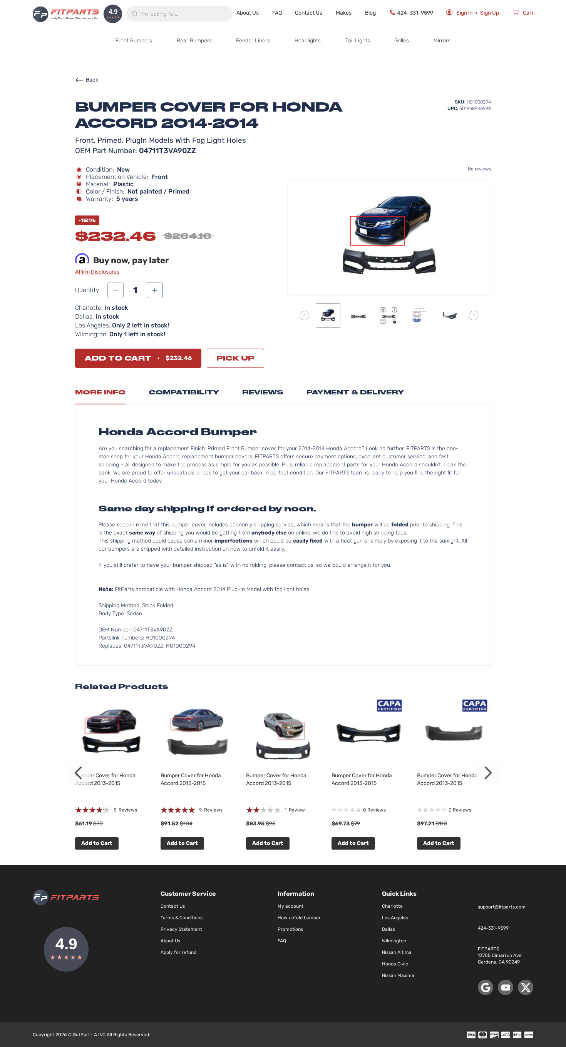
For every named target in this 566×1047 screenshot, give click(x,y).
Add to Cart (96, 843)
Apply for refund (178, 952)
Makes (344, 13)
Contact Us (308, 13)
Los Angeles (395, 917)
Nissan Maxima (398, 975)
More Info (100, 392)
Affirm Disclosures (97, 272)
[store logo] (66, 13)
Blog (370, 13)
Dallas (388, 929)
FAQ (277, 13)
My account (290, 906)
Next (487, 773)
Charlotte (392, 906)
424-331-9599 (415, 13)
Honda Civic (395, 964)
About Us (247, 13)
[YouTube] (505, 987)
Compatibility (184, 392)
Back (92, 80)
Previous (78, 773)
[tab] (100, 394)
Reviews (262, 392)
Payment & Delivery (355, 392)
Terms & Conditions (182, 917)
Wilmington (394, 940)
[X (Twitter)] (525, 987)
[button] (305, 315)
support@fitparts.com (502, 907)
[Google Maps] (485, 987)
